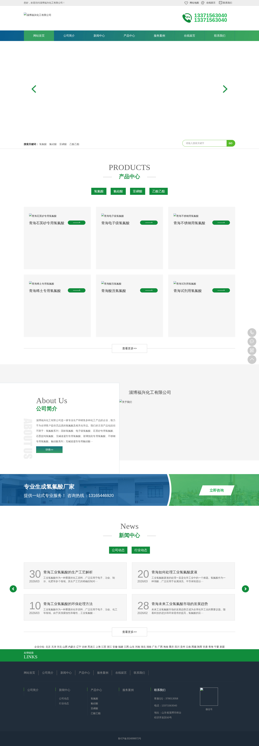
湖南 (148, 646)
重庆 (171, 646)
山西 (65, 646)
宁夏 (216, 646)
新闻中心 (99, 35)
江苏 (103, 646)
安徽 (115, 646)
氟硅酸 (53, 144)
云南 (188, 646)
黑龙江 (91, 646)
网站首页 (39, 35)
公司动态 (118, 550)
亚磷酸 (63, 144)
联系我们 (227, 2)
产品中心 (129, 35)
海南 (165, 646)
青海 (210, 646)
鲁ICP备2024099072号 (129, 738)
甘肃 (205, 646)
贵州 (182, 646)
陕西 (199, 646)
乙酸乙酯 (74, 144)
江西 (126, 646)
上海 (98, 646)
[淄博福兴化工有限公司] (71, 17)
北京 (48, 646)
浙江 (109, 646)
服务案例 (159, 35)
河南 (137, 646)
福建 (120, 646)
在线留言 (210, 2)
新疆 (222, 646)
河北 (59, 646)
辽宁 (78, 646)
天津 (53, 646)
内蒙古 (72, 646)
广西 (160, 646)
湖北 (143, 646)
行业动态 (140, 550)
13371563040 (252, 332)
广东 (154, 646)
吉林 (84, 646)
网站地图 (194, 2)
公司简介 (69, 35)
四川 (177, 646)
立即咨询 (217, 490)
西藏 (194, 646)
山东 (132, 646)
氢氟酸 (43, 144)
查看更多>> (129, 348)
